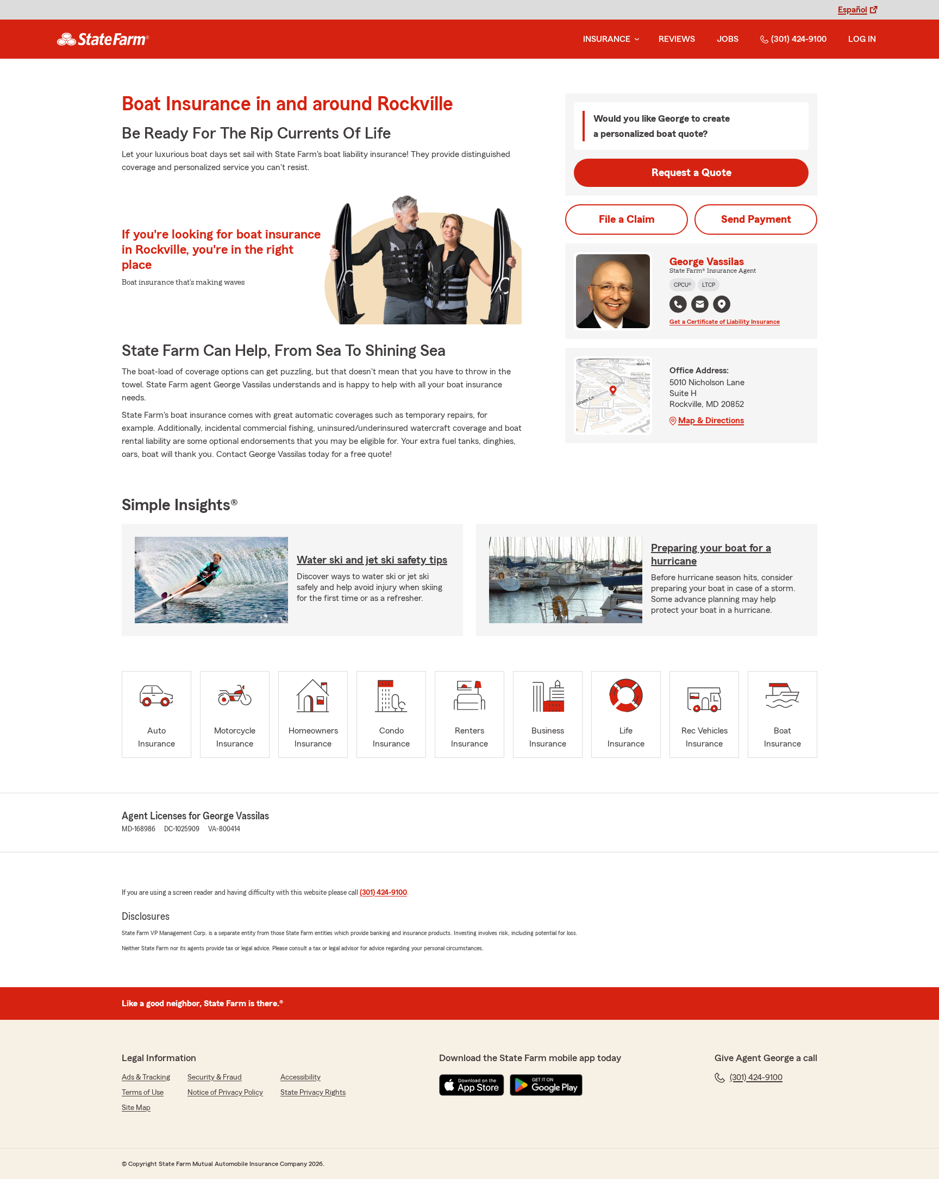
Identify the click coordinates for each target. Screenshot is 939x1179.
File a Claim (627, 219)
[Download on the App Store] (471, 1085)
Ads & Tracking (146, 1077)
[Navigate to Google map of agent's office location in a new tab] (721, 304)
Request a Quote (691, 172)
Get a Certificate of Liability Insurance (724, 321)
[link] (103, 39)
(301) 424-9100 (799, 39)
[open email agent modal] (700, 306)
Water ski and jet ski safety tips (372, 560)
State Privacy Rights (313, 1092)
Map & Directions (711, 420)
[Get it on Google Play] (546, 1085)
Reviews (677, 39)
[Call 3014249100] (678, 304)
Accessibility (300, 1077)
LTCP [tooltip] (708, 284)
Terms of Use (143, 1092)
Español (852, 9)
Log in (862, 39)
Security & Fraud (214, 1077)
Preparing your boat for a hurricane (711, 555)
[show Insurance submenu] (634, 39)
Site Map (136, 1108)
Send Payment (756, 219)
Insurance (606, 39)
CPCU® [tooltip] (682, 284)
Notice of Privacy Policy (225, 1092)
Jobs (727, 39)
